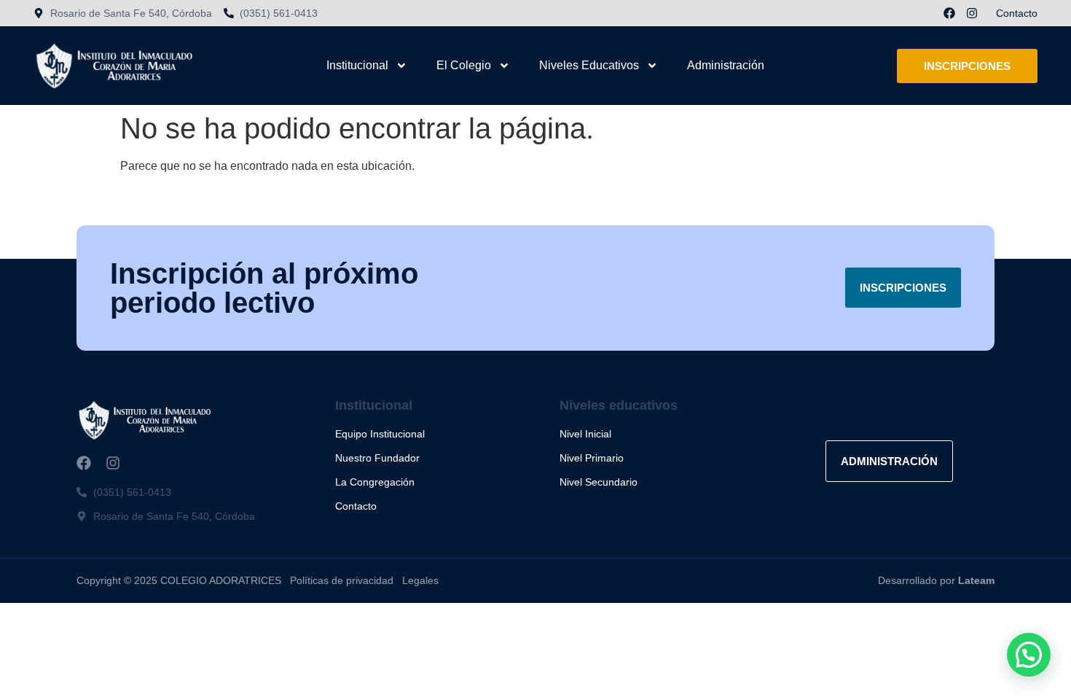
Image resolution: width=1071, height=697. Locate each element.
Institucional (357, 65)
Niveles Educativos (589, 65)
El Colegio (463, 65)
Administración (725, 65)
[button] (1029, 655)
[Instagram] (971, 13)
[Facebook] (949, 13)
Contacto (1016, 13)
